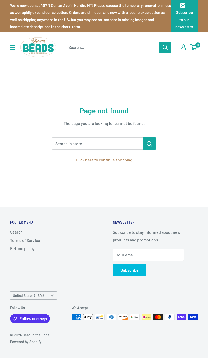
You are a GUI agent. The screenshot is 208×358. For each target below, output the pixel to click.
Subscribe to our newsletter (184, 19)
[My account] (183, 47)
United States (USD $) (29, 295)
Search (16, 231)
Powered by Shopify (26, 342)
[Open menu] (12, 47)
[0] (193, 47)
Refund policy (22, 248)
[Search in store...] (149, 143)
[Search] (165, 47)
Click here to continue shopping (104, 159)
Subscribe (129, 270)
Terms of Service (25, 240)
